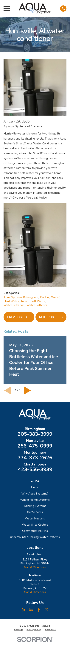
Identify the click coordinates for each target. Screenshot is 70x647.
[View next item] (27, 390)
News (25, 301)
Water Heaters (35, 518)
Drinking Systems (35, 506)
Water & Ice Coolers (35, 525)
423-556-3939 (35, 469)
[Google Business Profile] (31, 610)
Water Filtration (14, 305)
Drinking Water (50, 297)
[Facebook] (39, 610)
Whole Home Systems (35, 500)
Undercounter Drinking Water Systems (35, 537)
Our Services (35, 512)
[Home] (35, 8)
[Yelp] (23, 610)
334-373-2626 (35, 457)
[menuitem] (18, 629)
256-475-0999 (35, 445)
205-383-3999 (35, 434)
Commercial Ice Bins (35, 531)
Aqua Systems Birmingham (21, 297)
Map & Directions (35, 567)
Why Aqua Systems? (35, 493)
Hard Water (11, 301)
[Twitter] (47, 610)
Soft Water (38, 301)
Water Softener (37, 305)
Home (35, 487)
